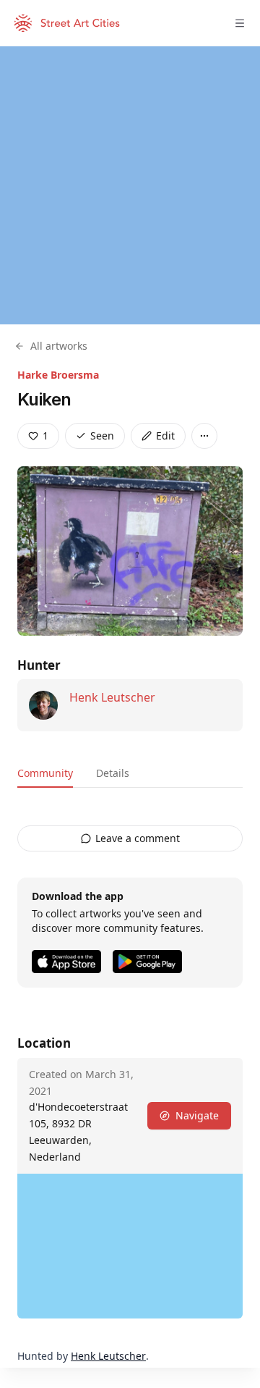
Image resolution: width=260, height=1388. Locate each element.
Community (45, 773)
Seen (102, 435)
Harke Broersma (58, 375)
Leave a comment (137, 838)
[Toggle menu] (239, 23)
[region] (130, 185)
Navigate (197, 1115)
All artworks (58, 346)
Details (112, 773)
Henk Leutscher (112, 697)
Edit (165, 435)
